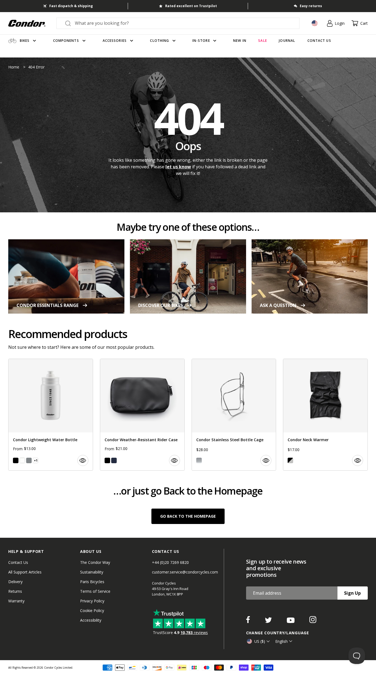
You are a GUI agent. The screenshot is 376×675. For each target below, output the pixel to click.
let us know (178, 167)
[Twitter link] (269, 621)
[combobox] (183, 23)
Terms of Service (95, 591)
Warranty (16, 600)
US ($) (259, 641)
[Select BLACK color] (15, 460)
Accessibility (90, 620)
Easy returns (311, 6)
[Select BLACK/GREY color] (290, 460)
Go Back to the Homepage (188, 516)
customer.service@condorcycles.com (185, 572)
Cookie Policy (92, 610)
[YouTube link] (291, 621)
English (281, 641)
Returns (15, 591)
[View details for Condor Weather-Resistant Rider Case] (142, 414)
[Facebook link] (248, 621)
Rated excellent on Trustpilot (191, 6)
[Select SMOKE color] (29, 460)
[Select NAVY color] (114, 460)
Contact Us (18, 562)
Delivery (15, 581)
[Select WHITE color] (22, 460)
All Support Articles (25, 572)
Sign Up (352, 593)
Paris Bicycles (92, 581)
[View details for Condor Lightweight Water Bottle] (51, 414)
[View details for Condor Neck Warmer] (325, 414)
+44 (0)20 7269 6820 (170, 562)
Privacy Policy (92, 600)
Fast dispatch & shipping (71, 6)
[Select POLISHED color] (199, 460)
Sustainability (91, 572)
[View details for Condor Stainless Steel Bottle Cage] (234, 414)
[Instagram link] (312, 621)
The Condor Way (95, 562)
